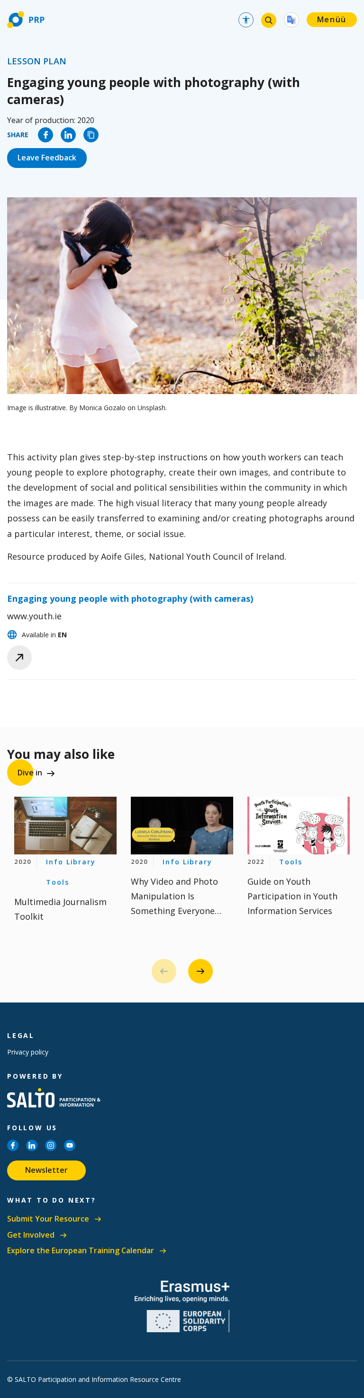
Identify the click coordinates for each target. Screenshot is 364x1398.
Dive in (30, 772)
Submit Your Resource (48, 1219)
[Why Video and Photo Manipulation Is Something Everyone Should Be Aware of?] (182, 825)
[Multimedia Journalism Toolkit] (65, 825)
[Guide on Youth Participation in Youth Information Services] (298, 825)
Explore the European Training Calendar (80, 1251)
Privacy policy (27, 1051)
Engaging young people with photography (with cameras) (130, 598)
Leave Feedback (47, 157)
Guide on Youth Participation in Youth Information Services (292, 896)
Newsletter (46, 1170)
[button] (200, 971)
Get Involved (31, 1235)
